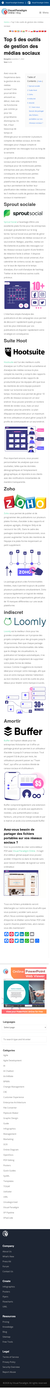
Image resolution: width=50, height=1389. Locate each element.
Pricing (6, 1321)
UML (5, 1196)
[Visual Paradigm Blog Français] (14, 12)
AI (4, 1065)
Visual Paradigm (11, 1207)
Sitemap (6, 1336)
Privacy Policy (9, 1362)
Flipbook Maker (10, 1113)
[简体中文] (42, 31)
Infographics (9, 1128)
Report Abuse (9, 1372)
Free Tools (8, 1341)
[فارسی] (18, 31)
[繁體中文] (45, 31)
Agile (5, 1055)
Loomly (7, 631)
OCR (5, 1144)
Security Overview (11, 1367)
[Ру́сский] (37, 31)
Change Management (13, 1086)
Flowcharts (8, 1301)
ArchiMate (8, 1076)
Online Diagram (10, 1149)
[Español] (15, 31)
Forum (6, 1266)
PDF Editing (8, 1160)
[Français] (21, 31)
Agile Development (12, 1060)
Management (9, 1134)
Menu (46, 12)
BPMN (6, 1081)
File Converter (10, 1107)
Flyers (5, 1296)
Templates (8, 1181)
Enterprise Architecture (14, 1102)
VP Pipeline (8, 1212)
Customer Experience (13, 1097)
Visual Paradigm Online (24, 851)
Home (6, 22)
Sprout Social (10, 222)
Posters (7, 1165)
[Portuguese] (34, 31)
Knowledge (8, 1326)
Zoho (6, 513)
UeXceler (7, 1191)
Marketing (8, 1139)
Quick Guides (9, 1170)
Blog (5, 1331)
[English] (13, 31)
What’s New (8, 1256)
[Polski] (32, 31)
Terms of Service (11, 1357)
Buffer (7, 740)
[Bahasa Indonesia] (26, 31)
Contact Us (8, 1271)
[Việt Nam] (40, 31)
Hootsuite (8, 362)
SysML (6, 1175)
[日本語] (29, 31)
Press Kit (7, 1261)
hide (40, 81)
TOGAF (6, 1186)
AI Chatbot (8, 1071)
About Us (7, 1251)
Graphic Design (10, 1118)
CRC (5, 1092)
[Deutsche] (10, 31)
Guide (10, 62)
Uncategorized (10, 1202)
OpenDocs (8, 1154)
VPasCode (8, 1217)
